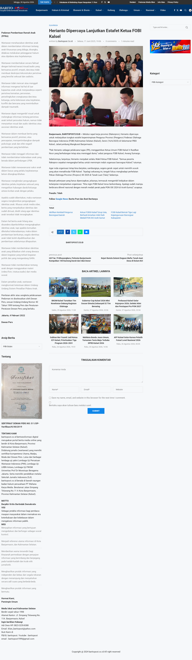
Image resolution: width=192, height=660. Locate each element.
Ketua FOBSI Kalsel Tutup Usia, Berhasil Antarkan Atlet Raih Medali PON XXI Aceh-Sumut (93, 215)
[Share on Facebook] (67, 232)
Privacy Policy (173, 2)
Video (163, 10)
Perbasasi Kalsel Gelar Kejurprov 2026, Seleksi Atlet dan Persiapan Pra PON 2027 (128, 303)
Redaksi (133, 2)
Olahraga (123, 10)
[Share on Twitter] (73, 232)
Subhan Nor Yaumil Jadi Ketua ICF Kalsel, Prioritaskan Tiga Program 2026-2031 (63, 340)
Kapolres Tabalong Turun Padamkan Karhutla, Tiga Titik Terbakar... (84, 2)
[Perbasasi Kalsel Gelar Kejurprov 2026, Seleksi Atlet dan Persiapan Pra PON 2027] (128, 287)
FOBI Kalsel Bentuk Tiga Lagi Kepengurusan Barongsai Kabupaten (123, 215)
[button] (54, 2)
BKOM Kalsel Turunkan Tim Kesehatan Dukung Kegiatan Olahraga (63, 303)
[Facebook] (101, 2)
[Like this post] (61, 232)
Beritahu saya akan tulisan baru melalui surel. (70, 405)
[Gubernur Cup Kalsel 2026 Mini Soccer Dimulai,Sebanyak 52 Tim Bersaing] (96, 287)
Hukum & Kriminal (60, 10)
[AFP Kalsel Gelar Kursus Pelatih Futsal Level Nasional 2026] (128, 324)
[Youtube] (109, 2)
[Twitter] (105, 2)
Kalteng (111, 10)
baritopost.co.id (65, 41)
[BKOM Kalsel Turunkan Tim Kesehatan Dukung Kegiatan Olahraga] (63, 287)
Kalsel (99, 10)
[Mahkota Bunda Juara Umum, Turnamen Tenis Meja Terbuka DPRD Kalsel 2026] (96, 324)
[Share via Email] (86, 232)
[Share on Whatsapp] (80, 232)
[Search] (185, 10)
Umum (137, 10)
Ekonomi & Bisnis (81, 10)
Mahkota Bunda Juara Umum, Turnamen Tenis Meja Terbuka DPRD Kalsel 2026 (95, 340)
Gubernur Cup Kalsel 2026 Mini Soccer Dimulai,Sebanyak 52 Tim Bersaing (96, 303)
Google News (62, 199)
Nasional (150, 10)
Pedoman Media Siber (146, 2)
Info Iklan (161, 2)
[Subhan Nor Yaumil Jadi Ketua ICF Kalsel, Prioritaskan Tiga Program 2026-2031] (63, 324)
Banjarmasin (42, 10)
